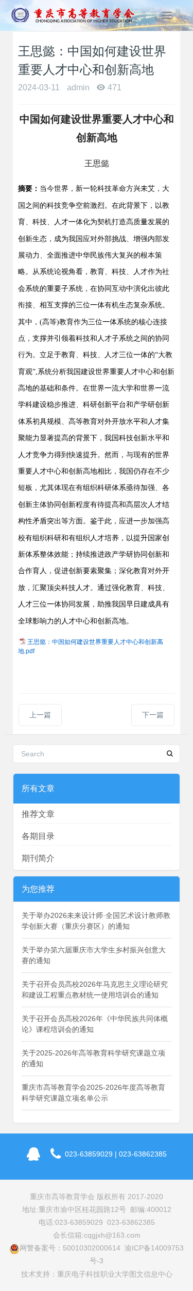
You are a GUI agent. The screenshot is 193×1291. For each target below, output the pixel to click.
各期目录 (38, 836)
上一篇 (40, 715)
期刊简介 (38, 858)
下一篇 (153, 715)
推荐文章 (38, 814)
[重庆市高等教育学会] (76, 15)
